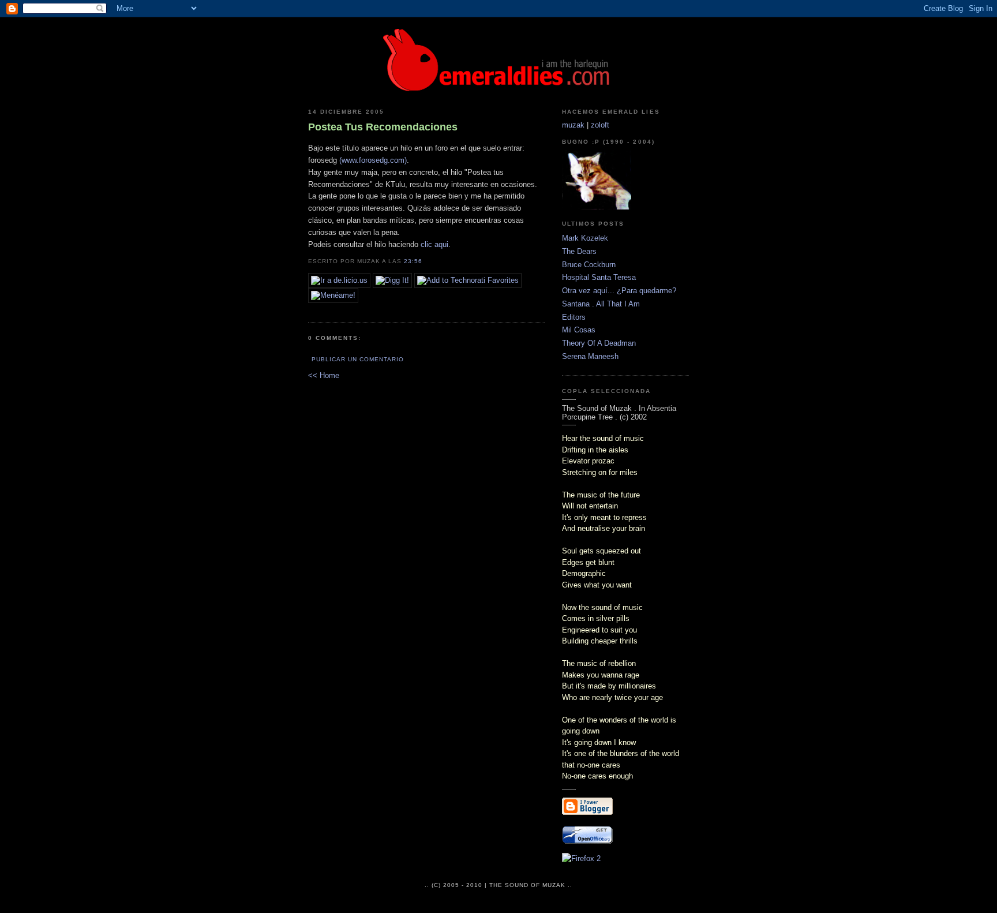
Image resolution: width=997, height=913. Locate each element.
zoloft (600, 125)
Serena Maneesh (590, 356)
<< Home (323, 375)
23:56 (413, 261)
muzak (573, 125)
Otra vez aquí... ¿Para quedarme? (619, 290)
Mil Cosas (578, 329)
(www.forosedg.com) (373, 160)
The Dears (579, 251)
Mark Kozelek (585, 238)
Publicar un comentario (358, 359)
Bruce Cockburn (589, 264)
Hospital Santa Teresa (599, 277)
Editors (574, 317)
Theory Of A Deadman (599, 343)
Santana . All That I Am (601, 304)
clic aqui (434, 244)
